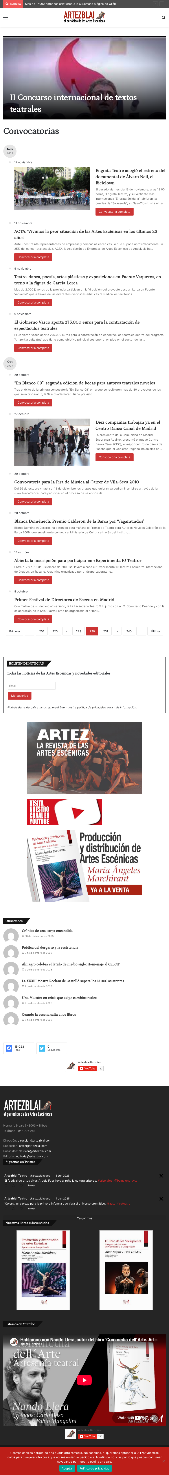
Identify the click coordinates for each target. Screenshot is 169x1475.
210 (41, 631)
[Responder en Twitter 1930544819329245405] (7, 1186)
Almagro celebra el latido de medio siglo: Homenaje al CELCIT (71, 964)
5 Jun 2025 (62, 1175)
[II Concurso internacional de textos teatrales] (84, 77)
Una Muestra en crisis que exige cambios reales (59, 998)
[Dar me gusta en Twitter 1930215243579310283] (23, 1209)
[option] (84, 77)
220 (55, 631)
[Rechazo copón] (163, 1461)
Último (155, 631)
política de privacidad (91, 707)
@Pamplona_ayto (126, 1180)
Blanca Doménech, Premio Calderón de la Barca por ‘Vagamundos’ (79, 521)
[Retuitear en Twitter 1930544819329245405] (14, 1186)
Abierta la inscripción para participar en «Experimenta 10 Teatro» (77, 560)
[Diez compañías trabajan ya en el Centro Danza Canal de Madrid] (52, 442)
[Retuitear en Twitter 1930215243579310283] (14, 1209)
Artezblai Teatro (15, 1175)
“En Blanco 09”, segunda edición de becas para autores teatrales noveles (84, 383)
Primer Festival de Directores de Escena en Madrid (64, 599)
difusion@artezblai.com (35, 1151)
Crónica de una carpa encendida (47, 931)
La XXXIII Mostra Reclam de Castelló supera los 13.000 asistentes (73, 981)
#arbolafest (106, 1180)
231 (105, 631)
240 (129, 631)
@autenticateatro (118, 1203)
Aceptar (67, 1468)
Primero (14, 631)
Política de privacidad (94, 1468)
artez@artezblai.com (33, 1145)
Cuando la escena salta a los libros (49, 1015)
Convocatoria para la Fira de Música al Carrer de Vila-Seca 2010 (76, 482)
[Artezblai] (84, 17)
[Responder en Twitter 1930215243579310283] (7, 1209)
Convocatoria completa (114, 211)
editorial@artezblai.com (32, 1156)
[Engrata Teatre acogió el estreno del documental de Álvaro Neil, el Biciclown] (52, 188)
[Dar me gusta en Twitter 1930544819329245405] (23, 1186)
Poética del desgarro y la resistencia (50, 948)
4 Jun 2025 (62, 1198)
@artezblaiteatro (40, 1175)
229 (78, 631)
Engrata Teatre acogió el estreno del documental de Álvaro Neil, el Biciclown (130, 176)
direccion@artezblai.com (34, 1140)
